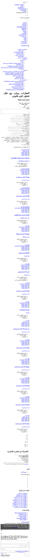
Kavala (27, 312)
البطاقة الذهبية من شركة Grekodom (15, 89)
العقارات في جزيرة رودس (20, 498)
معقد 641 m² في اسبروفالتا (22, 234)
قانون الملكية (26, 114)
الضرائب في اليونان (19, 78)
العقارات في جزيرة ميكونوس (19, 504)
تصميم (22, 61)
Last (26, 446)
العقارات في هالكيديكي (21, 496)
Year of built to (26, 131)
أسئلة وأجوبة (21, 56)
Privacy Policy (26, 464)
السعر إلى (27, 119)
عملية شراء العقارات (19, 52)
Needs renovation (25, 141)
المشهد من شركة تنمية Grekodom (15, 66)
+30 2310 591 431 (22, 8)
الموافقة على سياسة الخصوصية (21, 551)
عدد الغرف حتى (25, 128)
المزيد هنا (15, 527)
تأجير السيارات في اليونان (17, 86)
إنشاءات (25, 59)
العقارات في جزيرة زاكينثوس (19, 500)
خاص (8, 141)
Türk (25, 40)
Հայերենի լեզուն (22, 26)
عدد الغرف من (25, 126)
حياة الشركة (21, 7)
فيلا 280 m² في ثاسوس (23, 253)
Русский (24, 25)
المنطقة (27, 122)
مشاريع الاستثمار (20, 77)
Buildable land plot (15, 141)
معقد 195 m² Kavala (24, 309)
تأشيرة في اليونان (19, 55)
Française (24, 33)
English (25, 22)
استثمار (25, 70)
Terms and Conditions (21, 518)
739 (26, 442)
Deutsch (25, 31)
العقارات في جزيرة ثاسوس (20, 501)
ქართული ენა (23, 35)
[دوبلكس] (23, 107)
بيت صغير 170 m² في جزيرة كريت (21, 328)
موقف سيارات (15, 137)
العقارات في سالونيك (21, 494)
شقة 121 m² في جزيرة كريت (22, 404)
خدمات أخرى (23, 79)
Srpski (25, 39)
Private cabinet (23, 519)
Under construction (15, 140)
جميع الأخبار (24, 472)
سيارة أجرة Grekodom (18, 88)
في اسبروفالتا (26, 236)
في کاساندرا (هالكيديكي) (23, 161)
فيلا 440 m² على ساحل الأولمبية (21, 215)
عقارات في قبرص (22, 57)
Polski (25, 37)
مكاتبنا (22, 6)
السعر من (27, 117)
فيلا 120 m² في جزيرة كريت (22, 196)
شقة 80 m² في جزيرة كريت (22, 385)
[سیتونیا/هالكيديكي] (23, 458)
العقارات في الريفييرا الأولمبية (19, 503)
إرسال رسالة (5, 555)
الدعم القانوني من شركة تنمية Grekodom (14, 81)
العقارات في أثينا (23, 493)
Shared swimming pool (10, 138)
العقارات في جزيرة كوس (20, 507)
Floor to (27, 125)
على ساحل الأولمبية (24, 218)
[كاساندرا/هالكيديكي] (23, 457)
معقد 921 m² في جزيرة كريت (22, 423)
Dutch (25, 32)
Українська (24, 41)
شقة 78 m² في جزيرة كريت (22, 177)
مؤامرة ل (27, 134)
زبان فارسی (24, 36)
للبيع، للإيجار (26, 103)
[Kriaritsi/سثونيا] (23, 460)
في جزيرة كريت (25, 180)
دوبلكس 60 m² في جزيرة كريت (21, 366)
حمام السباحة (24, 138)
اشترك (26, 461)
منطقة (27, 108)
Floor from (26, 123)
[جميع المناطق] (23, 456)
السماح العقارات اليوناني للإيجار (16, 84)
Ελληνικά (24, 24)
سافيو (22, 137)
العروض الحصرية (22, 515)
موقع (28, 132)
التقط (28, 143)
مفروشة (8, 137)
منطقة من (26, 120)
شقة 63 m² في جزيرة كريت (22, 291)
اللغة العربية (24, 43)
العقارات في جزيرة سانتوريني (19, 505)
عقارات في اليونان (22, 49)
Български (24, 28)
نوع (28, 107)
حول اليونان (21, 50)
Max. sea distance (25, 135)
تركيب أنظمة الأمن (19, 85)
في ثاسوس (26, 255)
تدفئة (3, 137)
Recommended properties (21, 512)
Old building (25, 140)
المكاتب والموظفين (19, 4)
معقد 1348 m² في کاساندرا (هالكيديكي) (20, 158)
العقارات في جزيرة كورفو (20, 497)
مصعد (26, 137)
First (25, 444)
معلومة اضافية (20, 53)
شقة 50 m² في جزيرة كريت (22, 347)
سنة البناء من (26, 129)
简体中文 (24, 29)
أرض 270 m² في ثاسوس (23, 271)
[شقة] (23, 105)
